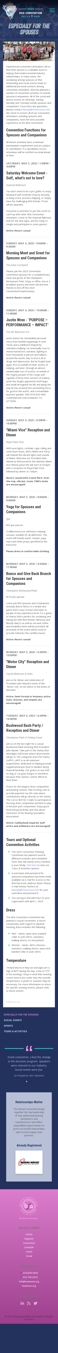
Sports (8, 1025)
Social (29, 1258)
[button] (24, 1084)
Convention (29, 1245)
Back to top (14, 1001)
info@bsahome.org (29, 1283)
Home (29, 1236)
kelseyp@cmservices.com (36, 109)
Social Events (13, 1020)
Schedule (29, 1249)
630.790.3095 (30, 1279)
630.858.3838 (30, 1275)
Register (29, 1241)
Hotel (29, 1254)
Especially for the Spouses (21, 1014)
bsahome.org (29, 1288)
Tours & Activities (15, 1031)
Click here (32, 865)
